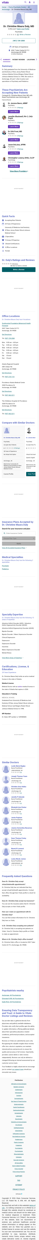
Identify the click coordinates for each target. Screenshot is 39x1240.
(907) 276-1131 (10, 377)
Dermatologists (18, 1098)
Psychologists (19, 1151)
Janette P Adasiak (17, 797)
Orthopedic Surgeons (19, 1133)
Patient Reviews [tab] (18, 60)
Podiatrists (19, 1145)
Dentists (18, 1095)
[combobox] (19, 533)
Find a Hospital (19, 1169)
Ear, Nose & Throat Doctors (18, 1101)
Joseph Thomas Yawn (19, 776)
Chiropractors (19, 1092)
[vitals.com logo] (5, 2)
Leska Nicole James (18, 859)
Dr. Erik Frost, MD (15, 131)
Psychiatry (5, 566)
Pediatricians (18, 1139)
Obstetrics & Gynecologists (18, 1122)
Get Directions (7, 334)
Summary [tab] (6, 60)
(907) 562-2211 (10, 395)
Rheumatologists (19, 1154)
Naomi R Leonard (17, 849)
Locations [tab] (31, 60)
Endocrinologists (19, 1104)
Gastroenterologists (18, 1110)
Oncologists (18, 1125)
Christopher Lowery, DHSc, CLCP (21, 158)
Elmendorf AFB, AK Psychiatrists (13, 998)
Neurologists (18, 1119)
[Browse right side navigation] (34, 2)
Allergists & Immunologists (18, 1084)
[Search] (25, 2)
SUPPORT (18, 1176)
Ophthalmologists (19, 1128)
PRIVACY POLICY (19, 1189)
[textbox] (19, 533)
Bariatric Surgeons (19, 1087)
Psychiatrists (18, 1148)
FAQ (18, 1180)
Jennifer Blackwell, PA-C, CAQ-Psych (20, 117)
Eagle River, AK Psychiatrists (11, 1002)
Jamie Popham (16, 818)
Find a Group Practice (19, 1171)
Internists (19, 1116)
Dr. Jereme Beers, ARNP (18, 103)
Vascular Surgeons (18, 1160)
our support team (18, 1069)
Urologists (19, 1157)
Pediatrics (5, 569)
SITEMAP (18, 1185)
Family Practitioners (18, 1107)
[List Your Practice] (29, 2)
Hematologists (19, 1113)
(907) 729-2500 (10, 338)
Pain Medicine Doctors (18, 1136)
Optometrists (18, 1130)
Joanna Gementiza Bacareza (21, 828)
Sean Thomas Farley (18, 838)
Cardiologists (18, 1089)
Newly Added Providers (18, 1166)
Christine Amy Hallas (18, 787)
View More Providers (18, 171)
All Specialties (19, 1163)
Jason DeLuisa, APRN (17, 145)
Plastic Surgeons (19, 1142)
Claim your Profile (23, 29)
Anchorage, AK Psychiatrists (11, 995)
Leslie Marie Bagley (18, 766)
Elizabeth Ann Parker (18, 807)
